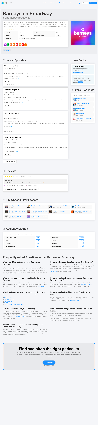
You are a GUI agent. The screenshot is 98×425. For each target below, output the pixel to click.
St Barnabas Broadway (16, 17)
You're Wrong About (82, 103)
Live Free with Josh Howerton (17, 211)
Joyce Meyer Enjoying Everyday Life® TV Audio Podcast (39, 211)
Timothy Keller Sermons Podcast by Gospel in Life (17, 206)
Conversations (80, 108)
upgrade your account (86, 284)
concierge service (19, 316)
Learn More (49, 363)
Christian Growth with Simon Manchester (39, 216)
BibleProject (78, 206)
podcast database (74, 300)
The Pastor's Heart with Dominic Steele (84, 118)
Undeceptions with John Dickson (61, 206)
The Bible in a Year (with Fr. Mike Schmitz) (39, 206)
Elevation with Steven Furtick (83, 211)
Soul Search (80, 113)
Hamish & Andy (81, 98)
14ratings (16, 29)
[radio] (5, 29)
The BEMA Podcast (15, 216)
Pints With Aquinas (59, 211)
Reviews (7, 50)
